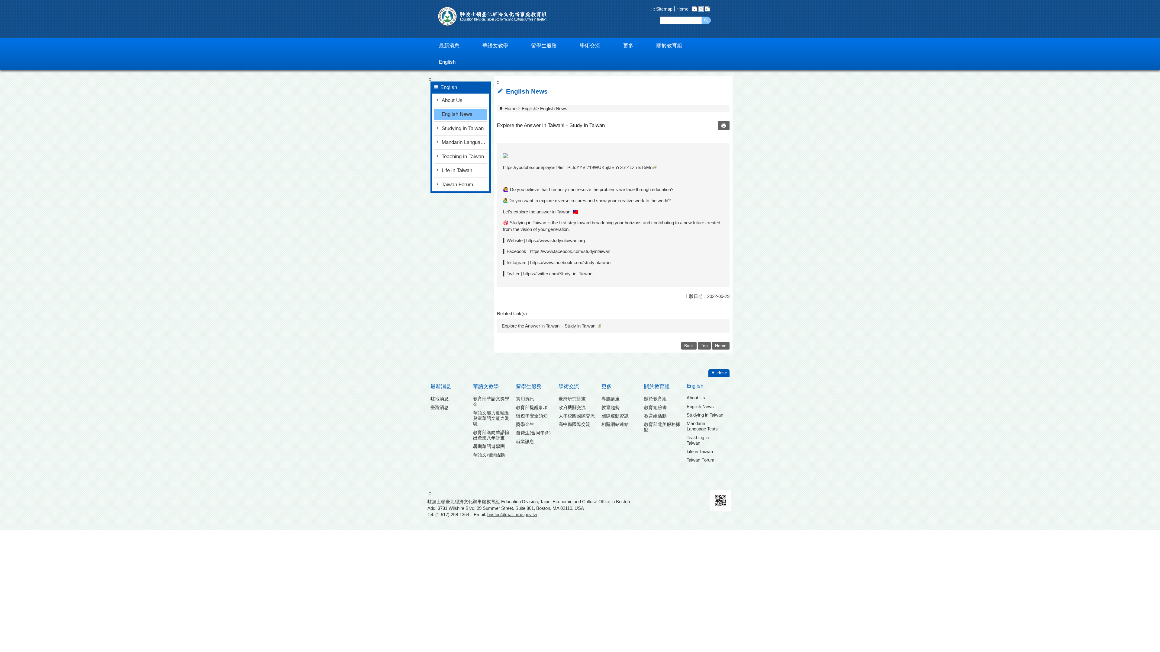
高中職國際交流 (574, 424)
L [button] (707, 8)
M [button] (701, 9)
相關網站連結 (615, 424)
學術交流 (569, 386)
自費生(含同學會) (533, 432)
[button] (706, 20)
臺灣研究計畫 (572, 398)
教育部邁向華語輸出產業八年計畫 (491, 435)
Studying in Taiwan (463, 128)
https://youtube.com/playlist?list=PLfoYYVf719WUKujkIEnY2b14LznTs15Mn (577, 167)
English (529, 108)
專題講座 (610, 398)
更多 (606, 386)
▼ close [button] (719, 372)
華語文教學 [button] (495, 46)
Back (689, 346)
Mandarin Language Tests (464, 142)
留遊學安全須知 (532, 415)
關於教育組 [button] (669, 46)
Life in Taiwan (457, 170)
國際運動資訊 (615, 415)
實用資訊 (525, 398)
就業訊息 (525, 441)
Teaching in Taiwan (463, 156)
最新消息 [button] (449, 46)
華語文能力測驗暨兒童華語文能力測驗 (491, 418)
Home (682, 8)
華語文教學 (486, 386)
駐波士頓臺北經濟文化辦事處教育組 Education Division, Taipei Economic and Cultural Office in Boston (492, 16)
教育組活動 (655, 415)
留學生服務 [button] (544, 46)
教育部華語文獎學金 (491, 401)
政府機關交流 (572, 407)
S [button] (694, 8)
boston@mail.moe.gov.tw (512, 514)
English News (457, 114)
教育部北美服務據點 (662, 427)
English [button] (447, 62)
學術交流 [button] (590, 46)
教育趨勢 (610, 407)
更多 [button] (628, 46)
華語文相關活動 (489, 454)
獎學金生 (525, 424)
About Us (452, 100)
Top (704, 346)
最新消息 (440, 386)
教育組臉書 (655, 407)
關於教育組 (657, 386)
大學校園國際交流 (577, 415)
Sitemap (663, 8)
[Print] (724, 125)
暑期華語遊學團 (489, 446)
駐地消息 (439, 398)
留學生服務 (529, 386)
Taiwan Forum (457, 184)
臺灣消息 (439, 407)
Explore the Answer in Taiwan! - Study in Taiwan (548, 325)
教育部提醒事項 (532, 407)
